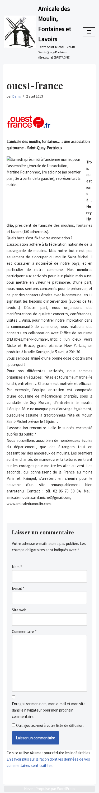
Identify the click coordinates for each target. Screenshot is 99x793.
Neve (28, 788)
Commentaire (24, 631)
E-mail (18, 588)
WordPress (66, 788)
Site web (19, 609)
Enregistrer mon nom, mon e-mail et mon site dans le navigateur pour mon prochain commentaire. (49, 710)
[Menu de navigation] (89, 31)
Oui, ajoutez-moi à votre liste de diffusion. (49, 725)
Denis (16, 96)
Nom (17, 566)
